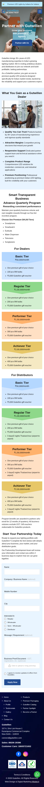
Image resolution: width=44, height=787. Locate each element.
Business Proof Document (15, 659)
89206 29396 (15, 742)
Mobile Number (10, 591)
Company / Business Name (15, 579)
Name (6, 567)
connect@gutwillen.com (12, 738)
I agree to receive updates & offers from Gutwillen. (22, 674)
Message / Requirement (14, 635)
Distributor (11, 629)
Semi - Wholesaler (14, 626)
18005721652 (24, 746)
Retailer (10, 619)
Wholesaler (12, 622)
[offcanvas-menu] (40, 11)
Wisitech (35, 782)
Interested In (9, 616)
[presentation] (22, 665)
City (6, 604)
